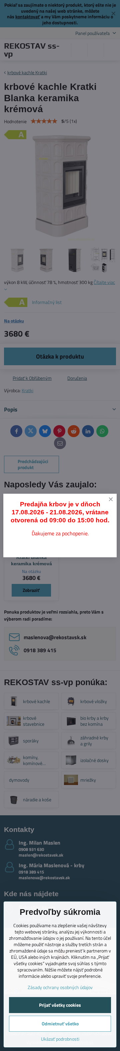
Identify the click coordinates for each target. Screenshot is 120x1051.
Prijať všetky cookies (60, 1004)
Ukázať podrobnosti (60, 1039)
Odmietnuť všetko (60, 1023)
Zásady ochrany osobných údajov (60, 987)
